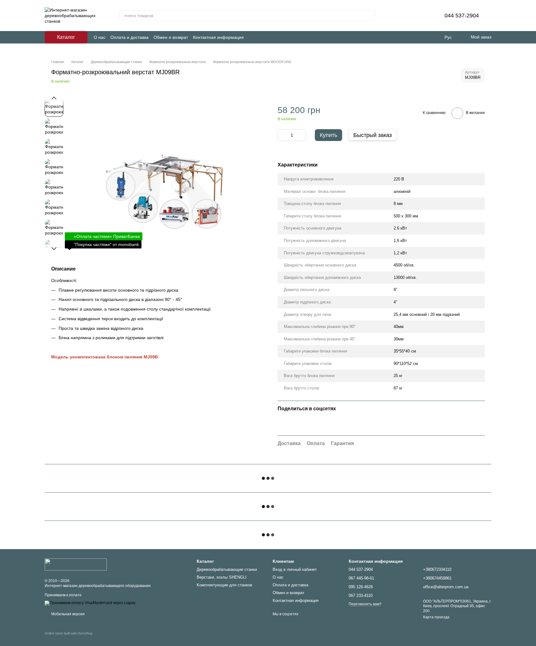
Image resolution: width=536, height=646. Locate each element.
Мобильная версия (67, 614)
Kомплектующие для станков (224, 585)
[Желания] (425, 15)
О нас (99, 37)
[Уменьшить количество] (282, 135)
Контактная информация (218, 37)
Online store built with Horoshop (68, 633)
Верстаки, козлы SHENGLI (222, 577)
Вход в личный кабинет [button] (295, 569)
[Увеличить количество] (301, 135)
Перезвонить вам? (365, 604)
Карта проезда (436, 617)
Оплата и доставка (129, 37)
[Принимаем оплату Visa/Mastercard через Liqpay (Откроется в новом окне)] (90, 603)
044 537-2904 (461, 15)
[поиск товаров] (370, 15)
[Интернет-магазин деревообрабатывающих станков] (76, 564)
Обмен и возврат (171, 37)
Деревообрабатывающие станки (227, 569)
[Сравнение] (408, 15)
